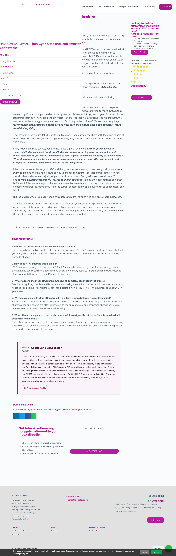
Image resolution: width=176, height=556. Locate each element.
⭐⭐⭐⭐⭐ (141, 66)
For (84, 6)
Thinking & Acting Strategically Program (26, 510)
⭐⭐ (136, 78)
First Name (6, 55)
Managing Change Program (22, 516)
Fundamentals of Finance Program (24, 513)
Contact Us (149, 6)
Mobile (4, 89)
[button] (85, 7)
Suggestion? (138, 85)
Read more (78, 227)
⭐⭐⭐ (138, 74)
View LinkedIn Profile (36, 388)
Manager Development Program (23, 506)
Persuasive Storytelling (20, 519)
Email (3, 78)
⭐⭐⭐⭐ (139, 70)
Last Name (6, 66)
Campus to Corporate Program (23, 500)
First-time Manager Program (22, 503)
